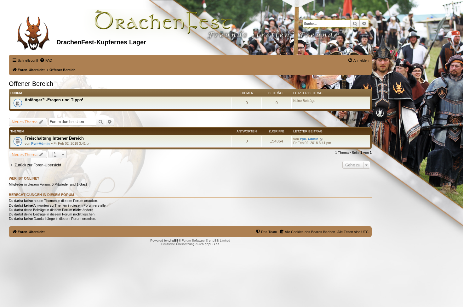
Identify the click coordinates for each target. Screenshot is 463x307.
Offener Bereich (31, 83)
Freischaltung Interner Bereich (54, 138)
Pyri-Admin (40, 143)
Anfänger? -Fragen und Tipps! (54, 100)
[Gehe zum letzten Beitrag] (321, 139)
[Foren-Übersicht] (33, 31)
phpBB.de (212, 244)
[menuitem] (46, 60)
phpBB (174, 240)
